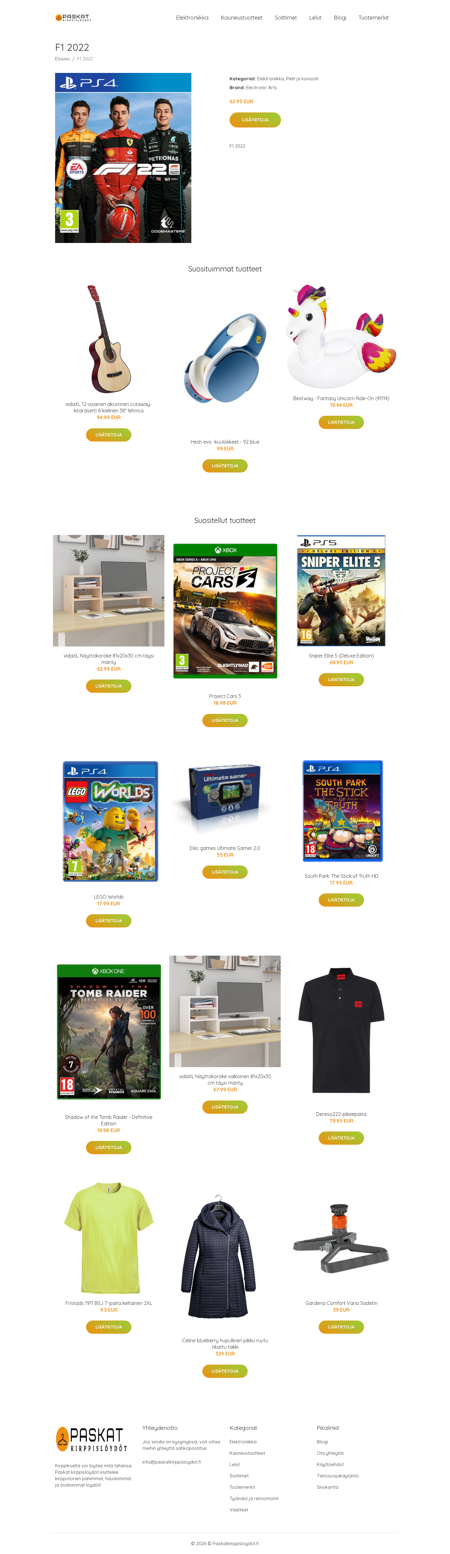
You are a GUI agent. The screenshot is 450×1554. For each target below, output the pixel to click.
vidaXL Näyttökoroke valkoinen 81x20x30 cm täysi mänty (225, 1079)
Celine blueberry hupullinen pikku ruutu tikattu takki (225, 1343)
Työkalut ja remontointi (254, 1498)
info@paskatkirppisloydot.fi (171, 1462)
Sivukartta (327, 1487)
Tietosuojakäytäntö (338, 1476)
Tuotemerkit (373, 17)
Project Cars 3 (225, 696)
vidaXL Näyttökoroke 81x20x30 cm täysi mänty (109, 659)
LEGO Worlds (109, 897)
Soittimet (286, 17)
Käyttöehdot (330, 1464)
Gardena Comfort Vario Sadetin (341, 1303)
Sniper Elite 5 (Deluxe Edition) (341, 656)
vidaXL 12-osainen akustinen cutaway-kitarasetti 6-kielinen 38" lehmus (109, 407)
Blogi (340, 17)
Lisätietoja (255, 120)
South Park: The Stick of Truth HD (341, 876)
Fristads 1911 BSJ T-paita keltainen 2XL (109, 1303)
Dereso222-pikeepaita (341, 1114)
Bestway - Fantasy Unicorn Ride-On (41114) (341, 398)
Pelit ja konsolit (302, 78)
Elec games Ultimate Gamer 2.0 (225, 848)
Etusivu (62, 59)
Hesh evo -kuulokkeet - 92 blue (225, 442)
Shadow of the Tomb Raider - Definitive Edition (108, 1120)
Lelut (315, 17)
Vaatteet (239, 1510)
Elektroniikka (192, 17)
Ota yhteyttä (330, 1453)
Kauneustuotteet (242, 17)
